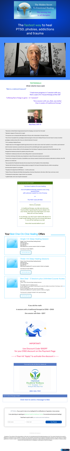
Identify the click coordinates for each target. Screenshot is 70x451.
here (64, 286)
